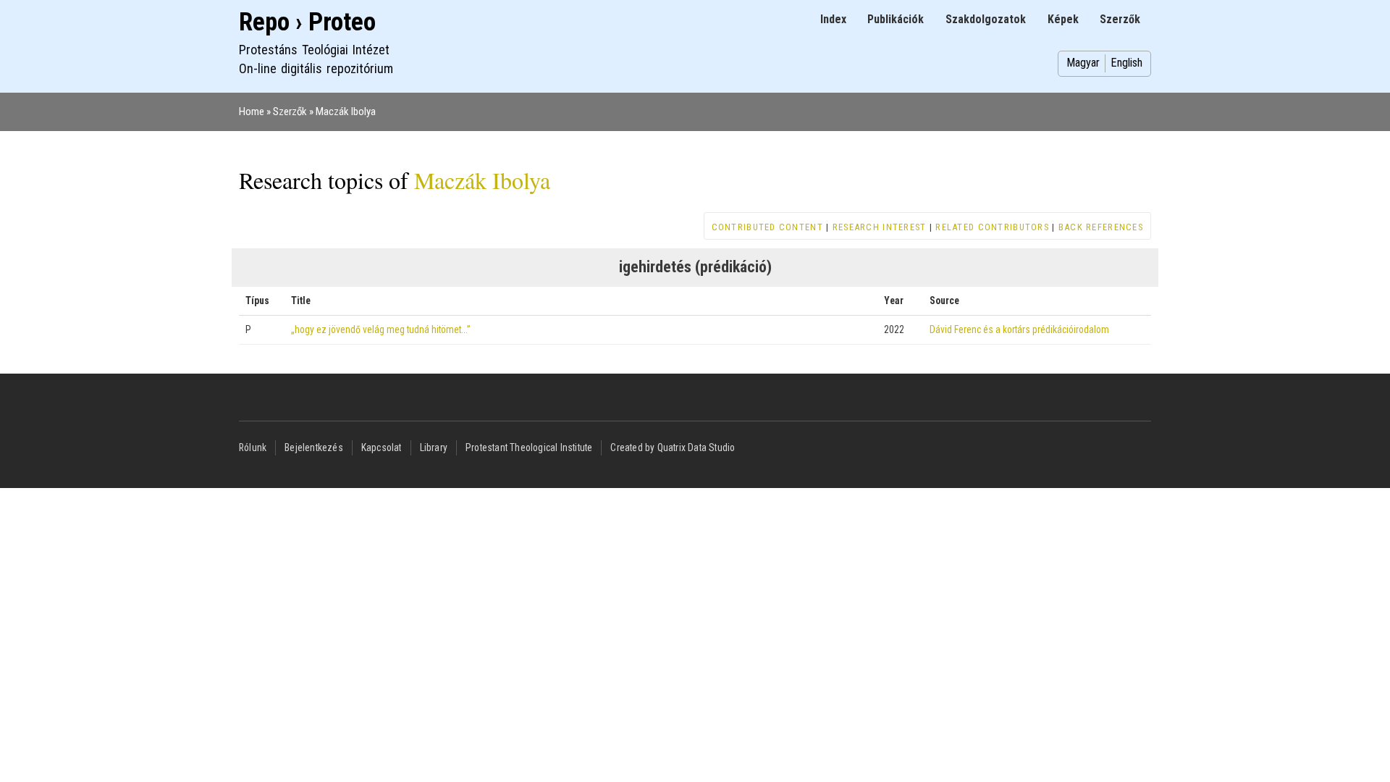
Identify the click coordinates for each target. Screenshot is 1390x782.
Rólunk (252, 447)
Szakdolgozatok (985, 19)
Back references (1100, 227)
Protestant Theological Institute (529, 447)
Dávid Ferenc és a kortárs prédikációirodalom (1019, 329)
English (1126, 63)
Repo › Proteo (307, 22)
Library (433, 447)
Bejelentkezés (314, 447)
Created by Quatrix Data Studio (672, 447)
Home (251, 111)
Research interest (880, 227)
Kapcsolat (381, 447)
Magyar (1083, 63)
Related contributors (992, 227)
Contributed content (767, 227)
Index (833, 19)
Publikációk (895, 19)
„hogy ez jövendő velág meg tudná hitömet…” (381, 329)
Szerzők (1120, 19)
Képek (1063, 19)
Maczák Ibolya (346, 111)
